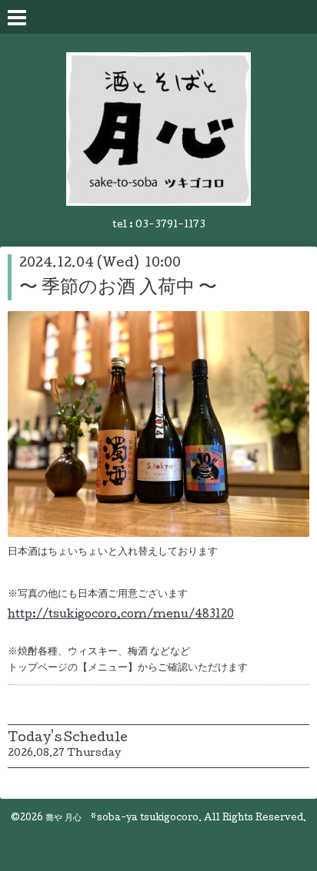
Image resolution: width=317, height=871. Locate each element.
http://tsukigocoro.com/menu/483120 (121, 615)
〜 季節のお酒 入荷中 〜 (118, 288)
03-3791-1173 (170, 225)
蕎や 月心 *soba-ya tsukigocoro (122, 818)
